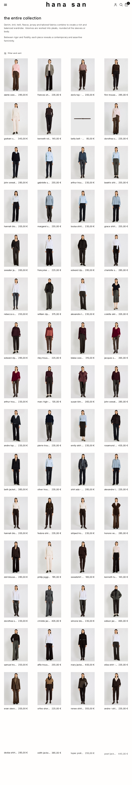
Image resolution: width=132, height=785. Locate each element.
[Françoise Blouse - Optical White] (49, 250)
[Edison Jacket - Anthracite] (116, 601)
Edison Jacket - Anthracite (110, 621)
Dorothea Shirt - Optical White (10, 621)
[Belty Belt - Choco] (83, 118)
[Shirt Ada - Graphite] (83, 469)
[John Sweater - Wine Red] (116, 381)
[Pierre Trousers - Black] (49, 425)
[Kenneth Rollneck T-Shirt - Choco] (49, 118)
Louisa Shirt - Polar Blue (77, 226)
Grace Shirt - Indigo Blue (110, 226)
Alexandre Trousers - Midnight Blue (110, 489)
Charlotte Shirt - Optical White (110, 270)
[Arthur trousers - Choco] (16, 381)
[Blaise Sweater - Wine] (83, 337)
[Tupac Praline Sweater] (83, 732)
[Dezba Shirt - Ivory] (16, 732)
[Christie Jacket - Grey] (49, 601)
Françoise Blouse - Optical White (44, 270)
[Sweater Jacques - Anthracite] (16, 250)
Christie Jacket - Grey (44, 621)
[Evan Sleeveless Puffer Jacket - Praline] (16, 688)
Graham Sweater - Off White (10, 138)
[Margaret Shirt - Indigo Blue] (49, 206)
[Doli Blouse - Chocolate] (16, 557)
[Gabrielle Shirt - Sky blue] (49, 162)
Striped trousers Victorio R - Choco (77, 533)
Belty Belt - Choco (78, 138)
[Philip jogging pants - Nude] (49, 557)
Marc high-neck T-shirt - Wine (44, 401)
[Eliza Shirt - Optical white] (116, 644)
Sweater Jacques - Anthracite (10, 270)
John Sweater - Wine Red (110, 401)
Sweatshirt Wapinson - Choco (77, 577)
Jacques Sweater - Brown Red (110, 358)
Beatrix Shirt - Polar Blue (110, 182)
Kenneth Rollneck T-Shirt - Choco (44, 138)
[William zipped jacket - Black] (49, 294)
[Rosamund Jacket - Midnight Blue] (116, 425)
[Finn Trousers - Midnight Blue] (116, 75)
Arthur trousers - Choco (10, 401)
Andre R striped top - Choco (110, 708)
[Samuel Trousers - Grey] (16, 644)
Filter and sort (15, 53)
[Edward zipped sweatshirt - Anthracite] (83, 250)
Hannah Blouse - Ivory (10, 533)
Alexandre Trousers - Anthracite (77, 314)
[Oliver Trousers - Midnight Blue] (49, 469)
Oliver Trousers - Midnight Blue (44, 489)
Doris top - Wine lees (77, 95)
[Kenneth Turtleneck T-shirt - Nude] (116, 557)
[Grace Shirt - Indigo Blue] (116, 206)
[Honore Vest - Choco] (116, 513)
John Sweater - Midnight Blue (10, 182)
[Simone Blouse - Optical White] (83, 601)
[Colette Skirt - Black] (116, 294)
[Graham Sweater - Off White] (16, 118)
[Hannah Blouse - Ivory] (16, 513)
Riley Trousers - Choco (44, 358)
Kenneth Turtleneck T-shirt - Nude (111, 577)
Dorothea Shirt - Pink (110, 138)
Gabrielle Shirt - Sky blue (44, 182)
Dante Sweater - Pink (10, 95)
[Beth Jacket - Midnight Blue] (16, 469)
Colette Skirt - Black (110, 314)
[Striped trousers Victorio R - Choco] (83, 513)
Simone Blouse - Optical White (77, 621)
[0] (126, 4)
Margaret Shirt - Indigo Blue (44, 226)
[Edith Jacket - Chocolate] (49, 732)
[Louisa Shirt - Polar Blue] (83, 206)
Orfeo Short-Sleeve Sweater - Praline (44, 708)
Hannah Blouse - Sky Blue (10, 226)
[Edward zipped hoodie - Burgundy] (16, 337)
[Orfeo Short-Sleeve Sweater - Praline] (49, 688)
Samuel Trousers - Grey (10, 664)
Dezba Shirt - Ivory (10, 752)
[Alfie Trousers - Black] (49, 644)
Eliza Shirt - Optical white (110, 664)
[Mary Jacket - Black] (83, 644)
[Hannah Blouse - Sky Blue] (16, 206)
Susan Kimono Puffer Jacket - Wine (77, 401)
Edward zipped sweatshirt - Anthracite (77, 270)
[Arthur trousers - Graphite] (83, 162)
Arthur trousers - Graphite (77, 182)
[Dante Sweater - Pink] (16, 75)
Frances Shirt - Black (44, 95)
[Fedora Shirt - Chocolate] (49, 513)
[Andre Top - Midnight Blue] (16, 425)
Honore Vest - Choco (110, 533)
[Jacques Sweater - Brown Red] (116, 337)
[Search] (121, 4)
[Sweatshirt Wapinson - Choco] (83, 557)
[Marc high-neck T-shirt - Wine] (49, 381)
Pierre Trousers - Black (44, 445)
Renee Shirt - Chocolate (77, 708)
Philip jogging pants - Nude (44, 577)
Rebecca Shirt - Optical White (10, 314)
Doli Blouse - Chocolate (10, 577)
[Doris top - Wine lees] (83, 75)
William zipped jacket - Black (44, 314)
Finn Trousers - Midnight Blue (110, 95)
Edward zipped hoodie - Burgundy (10, 358)
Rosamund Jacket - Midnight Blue (110, 445)
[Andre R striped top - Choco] (116, 688)
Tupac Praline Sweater (77, 752)
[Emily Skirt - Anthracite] (83, 425)
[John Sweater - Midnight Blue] (16, 162)
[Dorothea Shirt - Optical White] (16, 601)
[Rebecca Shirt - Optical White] (16, 294)
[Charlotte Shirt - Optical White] (116, 250)
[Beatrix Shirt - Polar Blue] (116, 162)
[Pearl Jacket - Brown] (116, 732)
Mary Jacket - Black (77, 664)
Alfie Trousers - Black (44, 664)
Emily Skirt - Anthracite (77, 445)
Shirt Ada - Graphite (77, 489)
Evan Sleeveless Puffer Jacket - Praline (10, 708)
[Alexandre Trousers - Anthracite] (83, 294)
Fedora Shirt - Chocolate (44, 533)
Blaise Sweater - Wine (77, 358)
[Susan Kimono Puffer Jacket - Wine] (83, 381)
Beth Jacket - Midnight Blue (10, 489)
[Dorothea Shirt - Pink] (116, 118)
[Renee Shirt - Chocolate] (83, 688)
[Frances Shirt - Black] (49, 75)
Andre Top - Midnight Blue (10, 445)
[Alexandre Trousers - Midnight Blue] (116, 469)
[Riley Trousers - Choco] (49, 337)
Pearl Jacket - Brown (110, 752)
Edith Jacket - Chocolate (44, 752)
